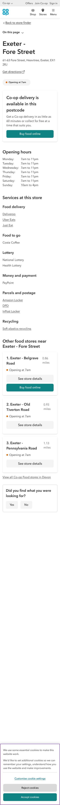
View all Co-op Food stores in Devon (27, 477)
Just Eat (8, 225)
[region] (30, 774)
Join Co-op (41, 3)
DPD (6, 305)
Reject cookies (30, 787)
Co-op (6, 3)
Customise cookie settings (30, 778)
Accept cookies (30, 797)
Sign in (53, 3)
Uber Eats (9, 219)
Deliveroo (9, 214)
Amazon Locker (13, 300)
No (26, 504)
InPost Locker (11, 311)
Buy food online (30, 134)
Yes (12, 504)
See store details (36, 379)
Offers (29, 3)
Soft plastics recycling (17, 328)
